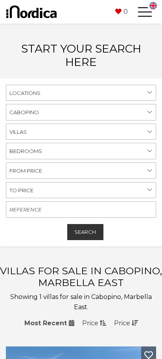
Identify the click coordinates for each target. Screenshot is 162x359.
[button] (121, 12)
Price (91, 323)
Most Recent (46, 323)
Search (85, 232)
